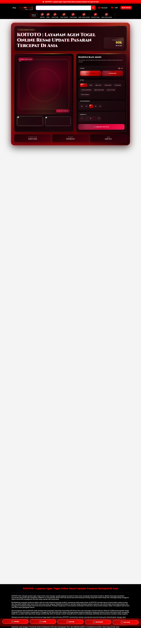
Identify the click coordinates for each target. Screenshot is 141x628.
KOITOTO (15, 596)
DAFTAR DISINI (90, 73)
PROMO (16, 622)
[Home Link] (26, 7)
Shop (14, 8)
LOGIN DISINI (112, 73)
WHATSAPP (99, 621)
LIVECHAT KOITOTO (102, 127)
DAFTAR (71, 622)
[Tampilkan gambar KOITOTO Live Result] (58, 121)
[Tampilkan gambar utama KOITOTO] (29, 121)
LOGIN (44, 622)
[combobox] (63, 8)
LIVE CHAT (126, 621)
